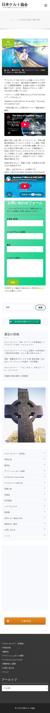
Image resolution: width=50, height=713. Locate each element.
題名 (8, 245)
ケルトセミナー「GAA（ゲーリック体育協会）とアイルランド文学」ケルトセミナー (24, 343)
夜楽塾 (7, 512)
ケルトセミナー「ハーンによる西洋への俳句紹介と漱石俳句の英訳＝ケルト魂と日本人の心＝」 (24, 351)
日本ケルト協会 (15, 4)
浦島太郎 (22, 72)
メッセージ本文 (13, 258)
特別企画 (17, 70)
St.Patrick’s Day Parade (14, 477)
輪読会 (7, 465)
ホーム (12, 19)
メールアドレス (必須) (16, 232)
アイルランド (29, 70)
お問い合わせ (9, 530)
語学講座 (8, 500)
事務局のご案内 (10, 524)
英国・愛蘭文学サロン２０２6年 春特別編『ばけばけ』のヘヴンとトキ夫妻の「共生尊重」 (24, 360)
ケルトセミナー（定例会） (15, 453)
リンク (7, 535)
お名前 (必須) (12, 219)
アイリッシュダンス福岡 (14, 471)
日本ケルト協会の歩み (13, 518)
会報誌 (7, 494)
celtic (7, 70)
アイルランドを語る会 (13, 483)
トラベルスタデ (10, 506)
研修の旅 (8, 488)
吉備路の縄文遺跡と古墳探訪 (16, 376)
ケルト (37, 70)
